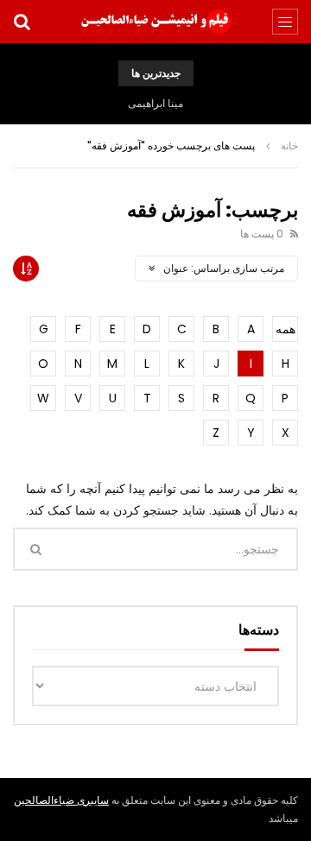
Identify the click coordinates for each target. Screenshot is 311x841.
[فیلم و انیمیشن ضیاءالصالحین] (155, 22)
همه (285, 329)
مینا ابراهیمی (155, 103)
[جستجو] (21, 21)
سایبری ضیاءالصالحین (61, 800)
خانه (289, 145)
